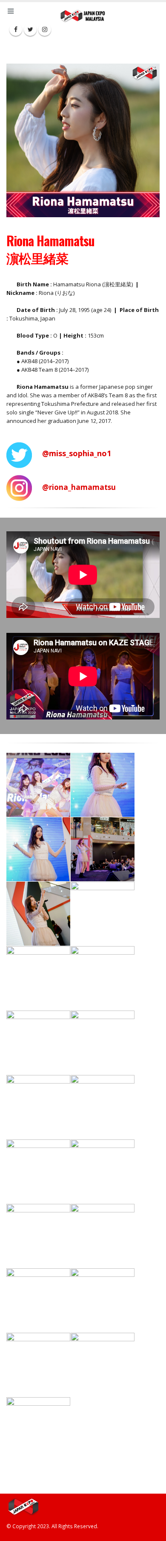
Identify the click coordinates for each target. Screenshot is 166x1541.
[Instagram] (44, 29)
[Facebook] (15, 29)
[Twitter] (30, 29)
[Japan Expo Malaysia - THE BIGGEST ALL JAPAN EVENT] (83, 15)
